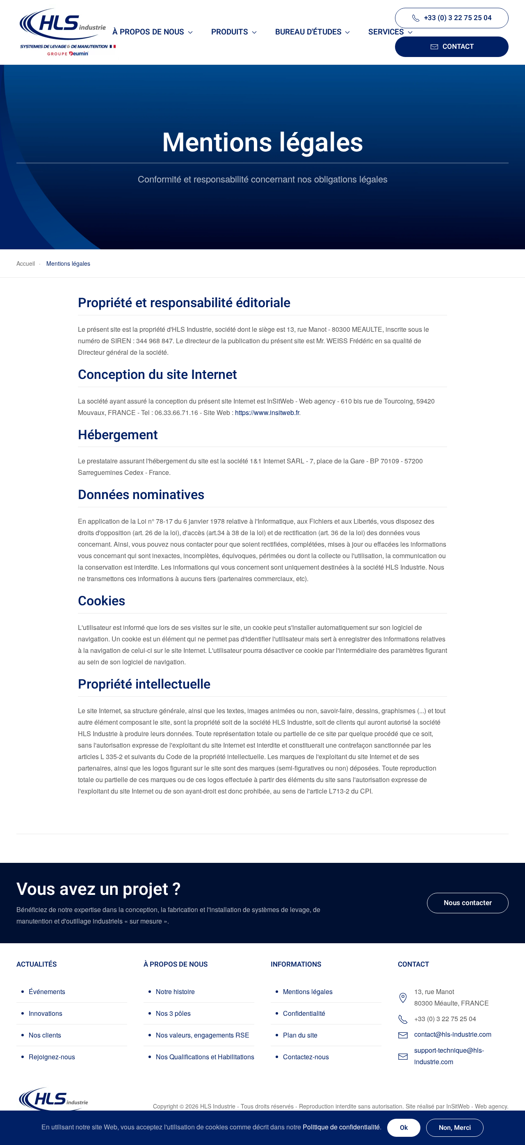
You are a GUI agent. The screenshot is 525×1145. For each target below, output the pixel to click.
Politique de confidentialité (341, 1126)
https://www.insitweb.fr (267, 412)
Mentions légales (308, 991)
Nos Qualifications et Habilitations (205, 1056)
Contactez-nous (306, 1056)
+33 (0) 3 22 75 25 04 (458, 18)
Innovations (45, 1013)
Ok (404, 1128)
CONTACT (458, 46)
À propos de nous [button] (148, 32)
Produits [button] (229, 32)
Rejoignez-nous (52, 1056)
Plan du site (300, 1035)
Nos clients (45, 1035)
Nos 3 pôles (173, 1013)
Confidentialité (304, 1013)
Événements (47, 991)
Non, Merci (455, 1128)
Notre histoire (175, 991)
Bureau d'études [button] (308, 32)
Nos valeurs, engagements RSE (202, 1035)
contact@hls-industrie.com (452, 1034)
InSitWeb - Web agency (476, 1106)
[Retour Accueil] (67, 32)
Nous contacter (468, 903)
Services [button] (386, 32)
